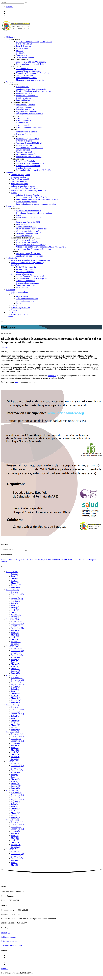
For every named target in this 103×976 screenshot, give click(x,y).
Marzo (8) (15, 639)
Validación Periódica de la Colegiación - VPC (29, 190)
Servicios (9, 82)
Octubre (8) (15, 626)
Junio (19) (15, 836)
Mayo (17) (15, 664)
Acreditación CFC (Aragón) (27, 242)
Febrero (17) (16, 642)
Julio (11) (14, 775)
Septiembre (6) (17, 599)
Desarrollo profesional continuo (28, 211)
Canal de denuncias (24, 168)
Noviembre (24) (17, 824)
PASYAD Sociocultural (25, 269)
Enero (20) (15, 817)
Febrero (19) (16, 845)
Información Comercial (25, 100)
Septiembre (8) (17, 770)
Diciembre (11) (17, 678)
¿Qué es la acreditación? (25, 240)
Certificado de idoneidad (21, 179)
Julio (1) (14, 860)
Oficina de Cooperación (25, 281)
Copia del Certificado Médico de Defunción (33, 170)
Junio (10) (15, 632)
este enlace (52, 376)
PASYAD (15, 265)
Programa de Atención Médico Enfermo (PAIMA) (31, 260)
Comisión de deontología (26, 69)
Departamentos (22, 48)
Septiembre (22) (17, 684)
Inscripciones (21, 224)
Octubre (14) (16, 653)
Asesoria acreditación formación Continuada (33, 249)
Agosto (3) (15, 601)
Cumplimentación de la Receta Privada (31, 197)
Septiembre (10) (17, 799)
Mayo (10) (15, 808)
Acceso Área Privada (19, 314)
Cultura (14, 294)
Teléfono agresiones (24, 107)
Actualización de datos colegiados (24, 188)
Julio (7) (14, 804)
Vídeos (14, 310)
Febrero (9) (15, 757)
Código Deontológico (24, 75)
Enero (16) (15, 729)
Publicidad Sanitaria (24, 93)
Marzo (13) (15, 612)
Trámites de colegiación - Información (31, 89)
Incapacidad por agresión (26, 154)
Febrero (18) (16, 671)
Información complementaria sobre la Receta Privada (37, 199)
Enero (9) (15, 644)
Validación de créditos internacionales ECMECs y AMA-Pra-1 (41, 247)
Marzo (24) (15, 698)
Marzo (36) (15, 754)
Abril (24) (15, 752)
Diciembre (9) (16, 793)
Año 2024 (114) (12, 619)
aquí (16, 382)
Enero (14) (15, 702)
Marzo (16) (15, 813)
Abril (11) (15, 637)
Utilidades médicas (23, 98)
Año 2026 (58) (12, 572)
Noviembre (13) (17, 736)
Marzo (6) (15, 583)
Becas (18, 215)
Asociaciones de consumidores (28, 166)
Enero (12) (15, 587)
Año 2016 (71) (12, 849)
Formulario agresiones (25, 109)
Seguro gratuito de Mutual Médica (29, 114)
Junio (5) (14, 863)
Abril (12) (15, 723)
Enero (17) (15, 673)
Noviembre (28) (17, 854)
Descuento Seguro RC (25, 145)
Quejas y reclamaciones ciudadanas (30, 163)
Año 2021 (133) (12, 705)
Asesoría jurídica (22, 118)
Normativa (20, 53)
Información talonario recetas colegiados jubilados (36, 204)
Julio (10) (15, 630)
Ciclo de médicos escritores (27, 299)
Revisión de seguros (24, 141)
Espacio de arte (22, 296)
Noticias (14, 305)
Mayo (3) (14, 865)
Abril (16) (15, 610)
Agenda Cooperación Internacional (30, 276)
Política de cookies (8, 937)
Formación (10, 206)
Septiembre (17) (17, 741)
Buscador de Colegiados (25, 161)
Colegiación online (18, 177)
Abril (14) (15, 666)
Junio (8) (14, 806)
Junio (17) (15, 605)
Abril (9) (14, 781)
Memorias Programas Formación (29, 233)
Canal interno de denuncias (11, 945)
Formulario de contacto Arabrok (28, 157)
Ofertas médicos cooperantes (27, 283)
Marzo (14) (15, 669)
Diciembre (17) (17, 822)
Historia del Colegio (24, 44)
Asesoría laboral (22, 125)
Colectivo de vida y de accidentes (29, 148)
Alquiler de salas (22, 87)
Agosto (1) (15, 657)
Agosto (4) (15, 743)
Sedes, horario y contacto (26, 57)
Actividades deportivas (25, 301)
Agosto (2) (15, 687)
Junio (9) (14, 662)
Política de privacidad (9, 941)
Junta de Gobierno (23, 46)
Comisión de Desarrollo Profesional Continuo (34, 213)
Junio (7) (14, 576)
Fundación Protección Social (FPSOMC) (27, 263)
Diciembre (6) (16, 648)
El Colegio (10, 37)
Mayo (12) (15, 635)
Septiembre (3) (17, 858)
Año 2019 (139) (12, 761)
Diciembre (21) (17, 851)
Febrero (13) (16, 585)
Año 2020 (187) (12, 732)
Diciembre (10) (17, 707)
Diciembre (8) (16, 621)
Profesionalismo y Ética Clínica (28, 254)
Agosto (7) (15, 831)
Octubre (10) (16, 856)
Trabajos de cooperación (25, 285)
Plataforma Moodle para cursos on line (31, 229)
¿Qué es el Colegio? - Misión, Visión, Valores (34, 41)
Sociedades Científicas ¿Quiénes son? (31, 62)
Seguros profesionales (24, 152)
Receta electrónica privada (26, 202)
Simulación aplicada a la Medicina (29, 256)
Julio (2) (14, 574)
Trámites (9, 172)
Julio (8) (14, 603)
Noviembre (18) (17, 651)
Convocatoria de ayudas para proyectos (31, 278)
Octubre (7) (15, 596)
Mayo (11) (15, 578)
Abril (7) (14, 581)
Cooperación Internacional (21, 274)
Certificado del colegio (20, 181)
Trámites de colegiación (20, 175)
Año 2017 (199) (12, 820)
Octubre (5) (15, 711)
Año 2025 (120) (12, 590)
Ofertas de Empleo (23, 134)
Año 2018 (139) (12, 790)
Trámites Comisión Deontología (28, 71)
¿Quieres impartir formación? (27, 231)
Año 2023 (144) (12, 646)
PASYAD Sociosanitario (26, 267)
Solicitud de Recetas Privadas (27, 195)
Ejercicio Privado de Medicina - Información (33, 91)
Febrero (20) (16, 700)
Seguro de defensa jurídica (26, 111)
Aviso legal (5, 933)
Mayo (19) (15, 693)
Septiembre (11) (17, 628)
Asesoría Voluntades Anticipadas (29, 127)
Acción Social (11, 258)
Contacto (9, 317)
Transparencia (21, 55)
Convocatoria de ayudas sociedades (30, 64)
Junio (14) (15, 777)
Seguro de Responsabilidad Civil (29, 143)
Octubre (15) (16, 682)
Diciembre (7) (16, 592)
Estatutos (19, 51)
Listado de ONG (22, 287)
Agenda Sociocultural (19, 292)
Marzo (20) (15, 842)
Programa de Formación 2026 (28, 222)
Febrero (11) (16, 727)
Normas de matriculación (26, 226)
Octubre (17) (16, 826)
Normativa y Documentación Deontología (32, 73)
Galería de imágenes (24, 235)
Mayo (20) (15, 750)
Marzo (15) (15, 725)
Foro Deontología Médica (26, 78)
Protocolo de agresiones (25, 105)
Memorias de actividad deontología (30, 80)
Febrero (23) (16, 815)
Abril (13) (15, 811)
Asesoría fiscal (22, 123)
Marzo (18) (15, 784)
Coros (18, 303)
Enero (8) (15, 617)
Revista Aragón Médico (20, 308)
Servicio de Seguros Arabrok (27, 138)
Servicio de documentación (27, 96)
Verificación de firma (19, 184)
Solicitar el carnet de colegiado (23, 186)
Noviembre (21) (17, 680)
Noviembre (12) (17, 709)
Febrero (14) (16, 614)
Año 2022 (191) (12, 675)
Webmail (9, 7)
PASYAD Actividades (25, 272)
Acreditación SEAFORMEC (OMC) (30, 244)
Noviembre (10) (17, 594)
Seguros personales (23, 150)
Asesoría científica (23, 120)
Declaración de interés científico (28, 217)
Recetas (14, 193)
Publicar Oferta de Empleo (26, 132)
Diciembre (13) (17, 734)
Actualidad (10, 290)
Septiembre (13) (17, 714)
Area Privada (11, 312)
